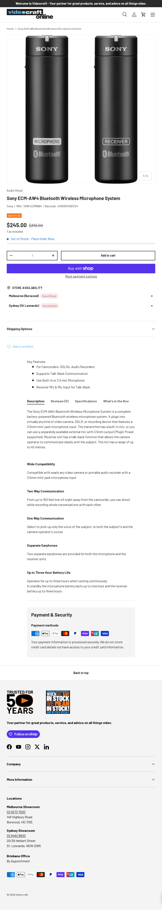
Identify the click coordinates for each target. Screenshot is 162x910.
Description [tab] (36, 401)
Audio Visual (14, 190)
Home (10, 28)
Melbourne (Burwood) (24, 296)
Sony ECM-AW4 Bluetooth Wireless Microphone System (49, 28)
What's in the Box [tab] (116, 401)
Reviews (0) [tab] (60, 401)
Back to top (81, 673)
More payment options (81, 276)
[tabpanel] (81, 501)
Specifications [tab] (86, 401)
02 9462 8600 (16, 836)
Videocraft (22, 894)
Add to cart (108, 255)
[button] (143, 14)
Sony (10, 206)
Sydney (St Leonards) (24, 305)
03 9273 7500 (16, 812)
